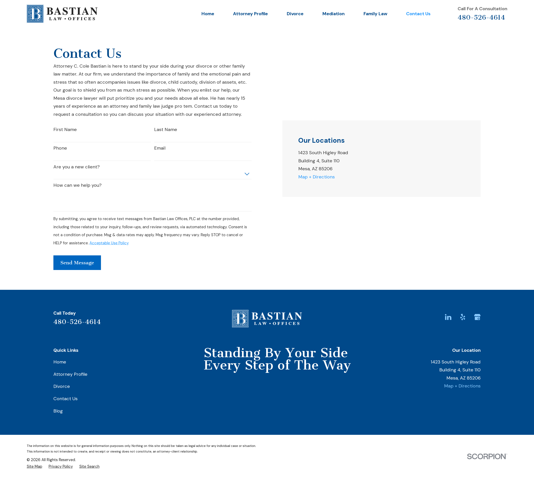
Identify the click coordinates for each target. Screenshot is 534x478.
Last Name (165, 129)
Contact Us (65, 399)
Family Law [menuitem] (375, 14)
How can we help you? (77, 185)
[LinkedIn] (448, 317)
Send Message (77, 263)
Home (59, 362)
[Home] (62, 14)
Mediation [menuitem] (333, 14)
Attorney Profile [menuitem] (250, 14)
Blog (58, 411)
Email (159, 148)
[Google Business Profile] (477, 317)
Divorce (61, 386)
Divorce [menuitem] (295, 14)
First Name (65, 129)
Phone (60, 148)
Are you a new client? (76, 167)
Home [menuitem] (207, 14)
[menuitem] (34, 466)
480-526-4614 (481, 17)
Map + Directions (316, 177)
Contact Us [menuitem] (418, 14)
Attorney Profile (70, 374)
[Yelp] (463, 317)
